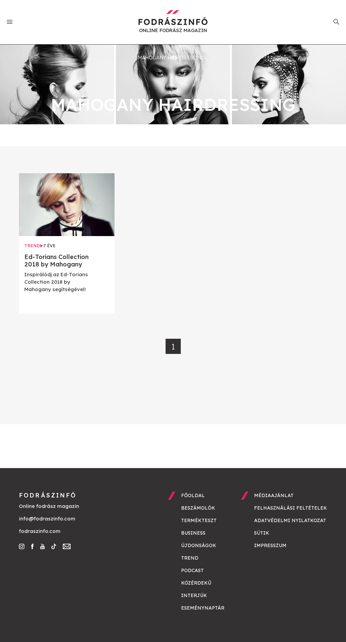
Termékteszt (199, 520)
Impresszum (270, 545)
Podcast (192, 570)
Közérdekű (196, 583)
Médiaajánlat (274, 495)
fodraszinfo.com (39, 531)
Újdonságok (198, 545)
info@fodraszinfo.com (47, 518)
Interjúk (194, 595)
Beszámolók (198, 508)
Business (193, 533)
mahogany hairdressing (171, 58)
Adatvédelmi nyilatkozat (290, 520)
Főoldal (193, 495)
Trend (189, 558)
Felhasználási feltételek (290, 508)
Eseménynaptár (202, 608)
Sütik (261, 533)
